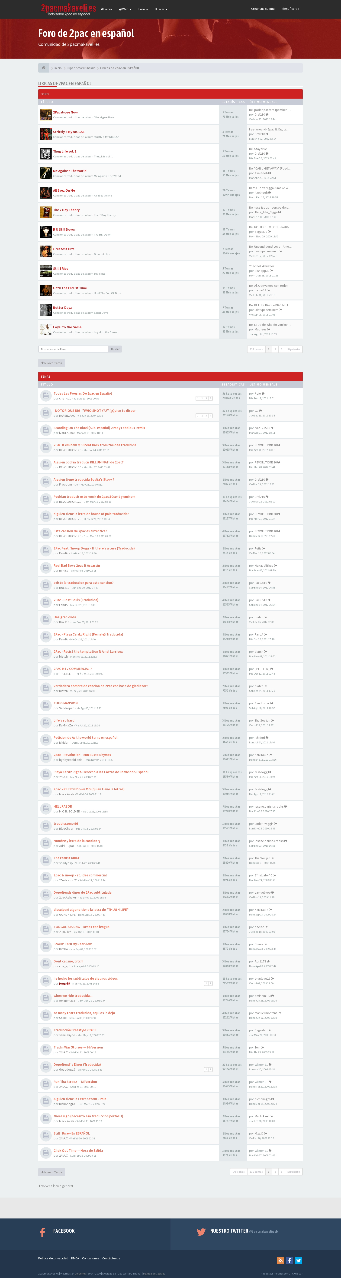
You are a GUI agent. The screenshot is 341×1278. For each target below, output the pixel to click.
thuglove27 (262, 978)
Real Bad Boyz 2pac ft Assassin (77, 565)
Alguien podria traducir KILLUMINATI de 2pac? (89, 462)
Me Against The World (70, 171)
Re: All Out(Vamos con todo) (268, 285)
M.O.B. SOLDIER (69, 811)
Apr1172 (260, 961)
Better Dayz (62, 307)
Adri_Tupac (66, 846)
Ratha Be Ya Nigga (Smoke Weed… (273, 188)
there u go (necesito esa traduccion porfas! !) (88, 1116)
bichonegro (67, 1104)
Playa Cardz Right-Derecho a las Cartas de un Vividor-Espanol (101, 772)
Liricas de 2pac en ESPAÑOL (64, 83)
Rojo (258, 393)
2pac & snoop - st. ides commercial (80, 875)
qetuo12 (260, 290)
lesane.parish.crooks (269, 806)
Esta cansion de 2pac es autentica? (80, 531)
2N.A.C (63, 777)
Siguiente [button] (293, 349)
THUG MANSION (66, 703)
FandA (63, 553)
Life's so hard (64, 720)
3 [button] (281, 349)
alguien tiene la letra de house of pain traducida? (91, 514)
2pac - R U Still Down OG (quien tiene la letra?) (89, 789)
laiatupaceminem (266, 251)
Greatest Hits (63, 249)
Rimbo (63, 949)
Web (125, 9)
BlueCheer (66, 828)
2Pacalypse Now (65, 112)
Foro (142, 9)
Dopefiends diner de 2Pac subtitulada (83, 892)
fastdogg (261, 772)
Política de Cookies (154, 1273)
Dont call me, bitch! (68, 961)
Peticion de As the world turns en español (85, 737)
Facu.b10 (261, 583)
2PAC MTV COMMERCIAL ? (73, 668)
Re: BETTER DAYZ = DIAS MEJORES (272, 305)
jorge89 (64, 983)
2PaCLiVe (65, 932)
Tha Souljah (262, 720)
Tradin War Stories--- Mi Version (78, 1047)
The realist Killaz (67, 858)
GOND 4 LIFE (67, 914)
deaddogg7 (67, 1069)
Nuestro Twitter (244, 1231)
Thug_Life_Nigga (266, 212)
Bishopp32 (262, 271)
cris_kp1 (65, 398)
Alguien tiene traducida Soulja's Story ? (84, 479)
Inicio (108, 9)
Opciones (239, 1171)
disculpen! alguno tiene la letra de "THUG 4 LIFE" (91, 909)
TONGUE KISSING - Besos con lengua (81, 927)
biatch (259, 617)
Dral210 (260, 114)
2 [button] (275, 349)
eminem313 (67, 1000)
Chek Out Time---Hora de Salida (78, 1150)
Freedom (65, 484)
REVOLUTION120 (70, 450)
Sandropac (66, 708)
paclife (259, 927)
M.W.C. (259, 1133)
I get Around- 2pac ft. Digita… (269, 129)
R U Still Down (64, 229)
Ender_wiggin (264, 824)
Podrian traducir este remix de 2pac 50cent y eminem (94, 496)
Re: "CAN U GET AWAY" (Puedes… (272, 168)
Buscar (160, 9)
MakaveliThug (264, 565)
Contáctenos (111, 1258)
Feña (258, 548)
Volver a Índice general (57, 1186)
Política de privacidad (53, 1258)
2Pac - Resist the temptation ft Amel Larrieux (88, 651)
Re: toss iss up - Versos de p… (270, 207)
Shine (63, 1018)
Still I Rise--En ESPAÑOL (72, 1133)
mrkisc (63, 570)
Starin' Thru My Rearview (73, 944)
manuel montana (266, 1013)
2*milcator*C (68, 880)
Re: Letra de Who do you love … (271, 325)
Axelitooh (261, 173)
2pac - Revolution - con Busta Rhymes (82, 754)
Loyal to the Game (67, 327)
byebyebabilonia (70, 760)
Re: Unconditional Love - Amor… (271, 246)
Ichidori (64, 742)
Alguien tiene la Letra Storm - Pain (80, 1099)
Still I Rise (60, 268)
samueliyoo (263, 892)
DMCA (75, 1258)
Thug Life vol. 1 (65, 151)
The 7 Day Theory (66, 210)
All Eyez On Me (64, 190)
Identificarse (290, 9)
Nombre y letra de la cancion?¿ (77, 841)
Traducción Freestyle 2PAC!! (75, 1030)
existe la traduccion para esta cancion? (84, 582)
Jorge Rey (80, 1273)
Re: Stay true (258, 149)
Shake (259, 944)
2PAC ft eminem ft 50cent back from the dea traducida (95, 445)
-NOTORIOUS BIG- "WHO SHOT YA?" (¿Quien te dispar (95, 410)
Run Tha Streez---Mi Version (75, 1081)
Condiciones (90, 1258)
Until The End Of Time (70, 288)
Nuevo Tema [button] (53, 363)
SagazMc (261, 232)
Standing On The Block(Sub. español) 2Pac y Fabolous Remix (99, 428)
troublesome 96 (66, 823)
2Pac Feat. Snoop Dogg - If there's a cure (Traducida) (94, 548)
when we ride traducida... (73, 995)
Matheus (261, 329)
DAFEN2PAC (67, 415)
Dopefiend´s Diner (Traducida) (77, 1064)
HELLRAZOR (63, 806)
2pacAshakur (68, 897)
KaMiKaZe (66, 725)
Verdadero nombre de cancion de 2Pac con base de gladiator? (101, 686)
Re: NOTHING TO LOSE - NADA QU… (273, 227)
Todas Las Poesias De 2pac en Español (83, 393)
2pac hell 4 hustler (261, 266)
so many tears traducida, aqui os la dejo (84, 1013)
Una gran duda (65, 617)
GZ (257, 411)
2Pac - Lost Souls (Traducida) (76, 600)
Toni (257, 1047)
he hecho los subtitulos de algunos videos (86, 978)
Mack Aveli (66, 794)
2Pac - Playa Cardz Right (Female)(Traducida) (88, 634)
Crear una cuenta (263, 9)
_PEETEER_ (66, 674)
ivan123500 (66, 433)
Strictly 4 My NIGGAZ (69, 132)
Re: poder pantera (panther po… (271, 110)
